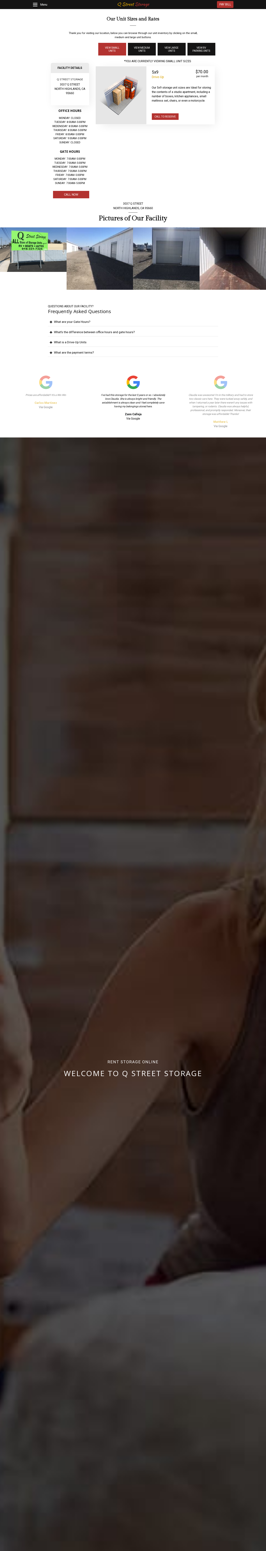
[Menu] (35, 4)
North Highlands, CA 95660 (133, 208)
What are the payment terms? (74, 352)
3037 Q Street (70, 84)
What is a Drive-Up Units (70, 342)
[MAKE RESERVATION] (183, 117)
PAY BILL (225, 4)
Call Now (71, 194)
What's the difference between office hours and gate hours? (94, 332)
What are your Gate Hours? (72, 322)
